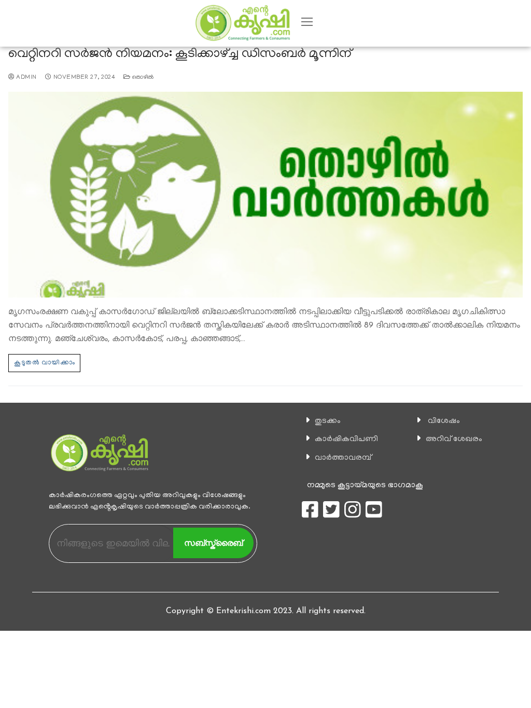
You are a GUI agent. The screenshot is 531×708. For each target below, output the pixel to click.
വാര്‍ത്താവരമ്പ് (343, 458)
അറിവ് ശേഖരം (454, 439)
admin (26, 78)
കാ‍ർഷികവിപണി (346, 439)
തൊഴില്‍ (142, 78)
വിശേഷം (444, 421)
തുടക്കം (328, 421)
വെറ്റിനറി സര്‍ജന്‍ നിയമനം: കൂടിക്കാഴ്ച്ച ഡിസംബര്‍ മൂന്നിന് (180, 54)
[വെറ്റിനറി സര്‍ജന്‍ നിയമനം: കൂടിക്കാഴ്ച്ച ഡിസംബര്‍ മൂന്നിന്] (265, 195)
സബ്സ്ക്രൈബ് (213, 543)
